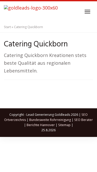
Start (7, 27)
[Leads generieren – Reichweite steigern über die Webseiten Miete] (31, 11)
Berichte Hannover (41, 125)
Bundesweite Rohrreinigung (50, 120)
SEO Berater (83, 120)
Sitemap (64, 125)
